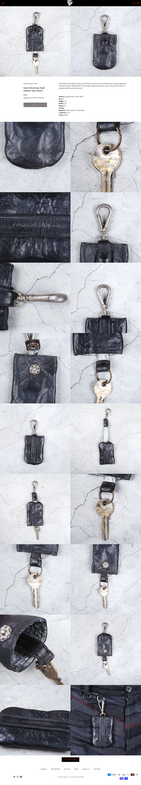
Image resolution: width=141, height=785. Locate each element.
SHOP (76, 769)
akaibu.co (66, 777)
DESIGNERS (55, 769)
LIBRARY (44, 769)
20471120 (97, 769)
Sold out (35, 105)
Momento (86, 769)
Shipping (26, 98)
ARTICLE (67, 769)
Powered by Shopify (77, 777)
